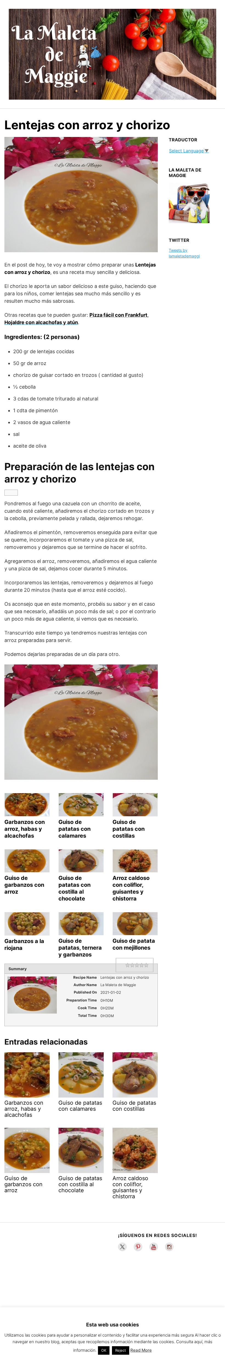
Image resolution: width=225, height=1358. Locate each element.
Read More (141, 1350)
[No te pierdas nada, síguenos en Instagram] (169, 1246)
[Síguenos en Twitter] (122, 1246)
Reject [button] (120, 1350)
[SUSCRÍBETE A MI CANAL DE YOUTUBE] (153, 1246)
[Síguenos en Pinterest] (138, 1246)
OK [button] (103, 1350)
